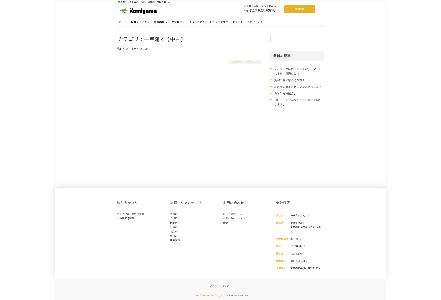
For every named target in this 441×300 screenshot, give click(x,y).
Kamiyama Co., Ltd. (213, 295)
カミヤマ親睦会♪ (285, 93)
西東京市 (175, 240)
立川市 (174, 218)
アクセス (237, 22)
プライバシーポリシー (220, 285)
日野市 (174, 227)
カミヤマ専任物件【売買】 (131, 214)
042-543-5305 (298, 261)
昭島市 (174, 222)
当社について (139, 22)
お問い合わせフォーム (235, 218)
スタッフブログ (218, 22)
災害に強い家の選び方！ (289, 80)
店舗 (225, 222)
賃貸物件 (159, 22)
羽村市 (174, 235)
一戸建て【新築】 (127, 218)
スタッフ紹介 (197, 22)
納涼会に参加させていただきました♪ (298, 87)
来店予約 (299, 9)
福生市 (174, 231)
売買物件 (177, 22)
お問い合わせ (255, 22)
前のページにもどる (245, 62)
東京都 (174, 214)
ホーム (123, 22)
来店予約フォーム (233, 214)
